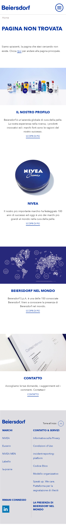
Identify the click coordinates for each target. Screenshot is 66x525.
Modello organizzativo (45, 474)
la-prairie (7, 469)
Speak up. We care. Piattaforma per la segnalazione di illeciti (45, 486)
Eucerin (6, 446)
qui (19, 51)
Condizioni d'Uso (43, 446)
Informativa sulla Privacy (46, 438)
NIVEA (6, 438)
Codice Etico (40, 466)
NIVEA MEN (9, 454)
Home (5, 18)
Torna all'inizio (49, 424)
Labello (6, 461)
